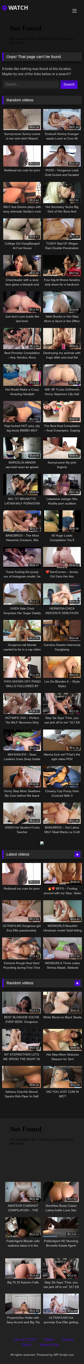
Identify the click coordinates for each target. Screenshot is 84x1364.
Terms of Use (49, 1345)
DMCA (49, 1339)
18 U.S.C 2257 (25, 1339)
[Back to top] (70, 1351)
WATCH (17, 7)
